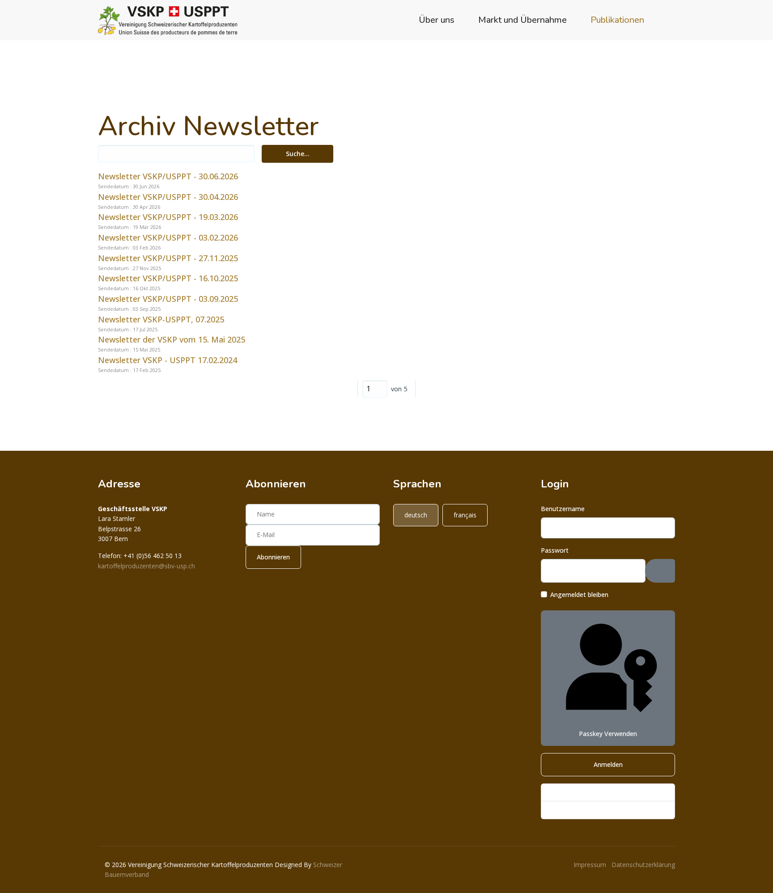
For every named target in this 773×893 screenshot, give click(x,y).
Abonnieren (273, 557)
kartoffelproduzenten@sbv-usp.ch (146, 566)
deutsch (415, 515)
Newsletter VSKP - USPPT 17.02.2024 (167, 360)
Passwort (555, 550)
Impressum (589, 864)
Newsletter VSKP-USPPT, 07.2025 (161, 319)
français (465, 515)
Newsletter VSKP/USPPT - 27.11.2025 (168, 258)
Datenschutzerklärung (643, 864)
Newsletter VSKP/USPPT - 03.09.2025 (168, 298)
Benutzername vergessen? (586, 809)
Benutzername (563, 508)
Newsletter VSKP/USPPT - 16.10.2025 (168, 278)
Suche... (298, 153)
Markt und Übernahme (522, 20)
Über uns (436, 20)
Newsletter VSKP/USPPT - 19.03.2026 (168, 217)
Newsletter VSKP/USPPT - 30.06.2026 (168, 176)
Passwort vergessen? (579, 792)
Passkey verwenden (608, 733)
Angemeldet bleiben (579, 594)
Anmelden (608, 764)
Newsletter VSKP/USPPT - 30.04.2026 (168, 196)
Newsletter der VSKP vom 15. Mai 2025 (171, 339)
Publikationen (617, 20)
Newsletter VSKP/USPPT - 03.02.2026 (168, 237)
